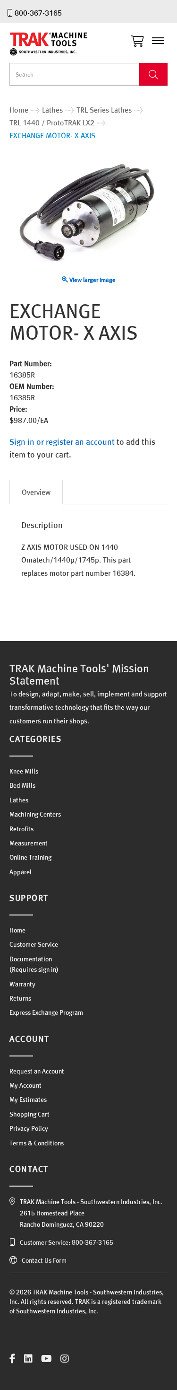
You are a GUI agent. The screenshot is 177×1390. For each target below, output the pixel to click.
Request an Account (36, 1071)
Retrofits (21, 829)
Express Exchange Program (46, 1012)
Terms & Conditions (36, 1143)
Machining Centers (35, 814)
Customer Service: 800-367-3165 (66, 1242)
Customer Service (33, 944)
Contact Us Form (44, 1260)
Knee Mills (23, 771)
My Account (25, 1085)
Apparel (20, 872)
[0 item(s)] (140, 39)
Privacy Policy (28, 1128)
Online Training (30, 857)
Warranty (22, 984)
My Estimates (28, 1099)
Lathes (18, 800)
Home (17, 930)
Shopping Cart (29, 1114)
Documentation (30, 959)
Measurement (28, 843)
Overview (36, 492)
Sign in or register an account (62, 442)
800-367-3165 (38, 13)
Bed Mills (22, 785)
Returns (20, 998)
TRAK (56, 44)
